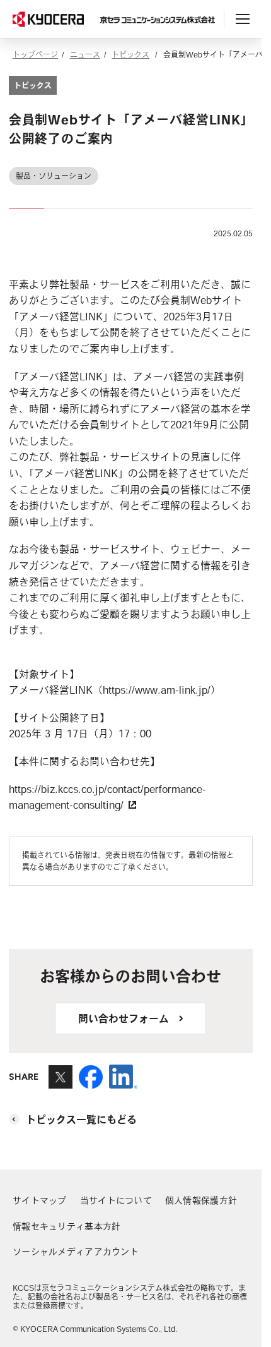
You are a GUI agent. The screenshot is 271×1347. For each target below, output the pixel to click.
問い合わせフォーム (123, 1018)
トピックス (130, 54)
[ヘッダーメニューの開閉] (243, 19)
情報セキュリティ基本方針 (66, 1226)
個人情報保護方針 (201, 1200)
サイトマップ (40, 1200)
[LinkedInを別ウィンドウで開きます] (123, 1082)
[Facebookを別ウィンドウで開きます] (91, 1082)
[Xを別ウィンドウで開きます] (60, 1082)
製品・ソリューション (53, 175)
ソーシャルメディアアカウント (76, 1251)
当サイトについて (116, 1200)
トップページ (35, 54)
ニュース (85, 54)
